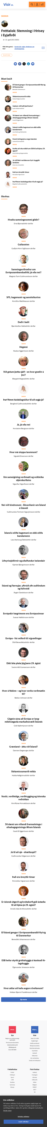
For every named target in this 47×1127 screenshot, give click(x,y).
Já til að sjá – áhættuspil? (23, 852)
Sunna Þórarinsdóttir (18, 141)
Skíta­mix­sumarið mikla (21, 97)
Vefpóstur (35, 1055)
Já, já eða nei (23, 425)
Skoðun (12, 1082)
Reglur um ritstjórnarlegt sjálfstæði (12, 1039)
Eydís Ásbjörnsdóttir (18, 108)
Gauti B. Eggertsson (18, 120)
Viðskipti (12, 1075)
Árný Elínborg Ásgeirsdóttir (20, 153)
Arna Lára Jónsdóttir (18, 165)
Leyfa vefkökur (23, 1122)
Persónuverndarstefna (12, 1042)
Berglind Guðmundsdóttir (20, 184)
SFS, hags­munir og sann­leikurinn (23, 297)
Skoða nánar (7, 1111)
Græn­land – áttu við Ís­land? (23, 747)
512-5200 (36, 1038)
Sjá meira (23, 1000)
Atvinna (35, 1077)
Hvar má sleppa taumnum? (23, 452)
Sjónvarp (12, 1085)
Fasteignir (35, 1075)
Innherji (35, 1072)
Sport (12, 1077)
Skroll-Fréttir (6, 55)
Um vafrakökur (34, 1058)
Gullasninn (23, 245)
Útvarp (12, 1087)
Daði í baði (23, 322)
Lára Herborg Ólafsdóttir (20, 132)
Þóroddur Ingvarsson (18, 174)
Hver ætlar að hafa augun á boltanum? (23, 988)
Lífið (12, 1080)
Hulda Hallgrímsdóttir (19, 99)
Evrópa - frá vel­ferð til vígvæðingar (23, 638)
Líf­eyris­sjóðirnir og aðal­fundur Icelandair (23, 561)
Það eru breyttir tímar (21, 172)
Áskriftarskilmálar (35, 1048)
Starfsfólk (35, 1051)
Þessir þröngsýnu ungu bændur (25, 139)
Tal (34, 1092)
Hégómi (23, 347)
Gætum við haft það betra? (23, 106)
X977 (34, 1089)
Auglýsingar (34, 1041)
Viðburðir (34, 1080)
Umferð (35, 1053)
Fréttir (12, 1072)
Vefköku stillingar (23, 1116)
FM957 (35, 1087)
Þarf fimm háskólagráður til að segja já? (28, 182)
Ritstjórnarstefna (34, 1046)
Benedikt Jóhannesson (19, 89)
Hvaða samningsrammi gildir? (23, 220)
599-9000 (13, 1050)
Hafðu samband (34, 1043)
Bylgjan (35, 1085)
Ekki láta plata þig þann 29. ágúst (23, 663)
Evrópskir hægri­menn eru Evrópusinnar (23, 614)
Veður (34, 1082)
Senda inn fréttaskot (34, 1060)
